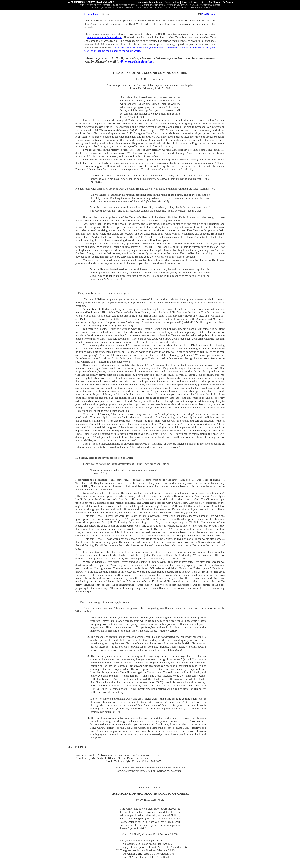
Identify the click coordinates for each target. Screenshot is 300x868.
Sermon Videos (172, 2)
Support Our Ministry (210, 2)
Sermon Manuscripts (83, 2)
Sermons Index (91, 14)
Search (229, 2)
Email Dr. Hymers (190, 2)
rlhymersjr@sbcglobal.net (136, 61)
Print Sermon (208, 14)
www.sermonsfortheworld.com (104, 37)
